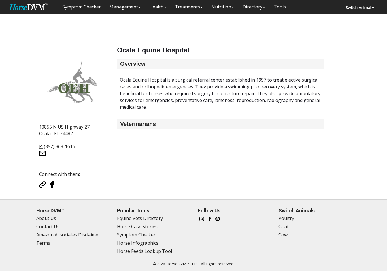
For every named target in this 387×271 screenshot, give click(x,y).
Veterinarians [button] (138, 124)
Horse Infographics (137, 243)
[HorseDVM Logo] (28, 7)
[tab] (220, 64)
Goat (283, 226)
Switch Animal (358, 7)
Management (123, 7)
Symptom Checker (81, 7)
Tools (280, 7)
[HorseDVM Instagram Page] (201, 218)
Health (156, 7)
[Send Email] (42, 153)
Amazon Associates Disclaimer (68, 235)
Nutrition (221, 7)
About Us (46, 218)
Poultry (286, 218)
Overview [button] (133, 64)
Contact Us (47, 226)
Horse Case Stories (137, 226)
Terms (43, 243)
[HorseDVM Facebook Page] (209, 218)
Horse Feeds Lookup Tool (144, 251)
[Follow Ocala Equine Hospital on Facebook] (52, 184)
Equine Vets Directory (140, 218)
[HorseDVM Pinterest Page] (217, 218)
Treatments (187, 7)
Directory (252, 7)
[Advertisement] (185, 27)
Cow (283, 235)
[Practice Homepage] (42, 184)
